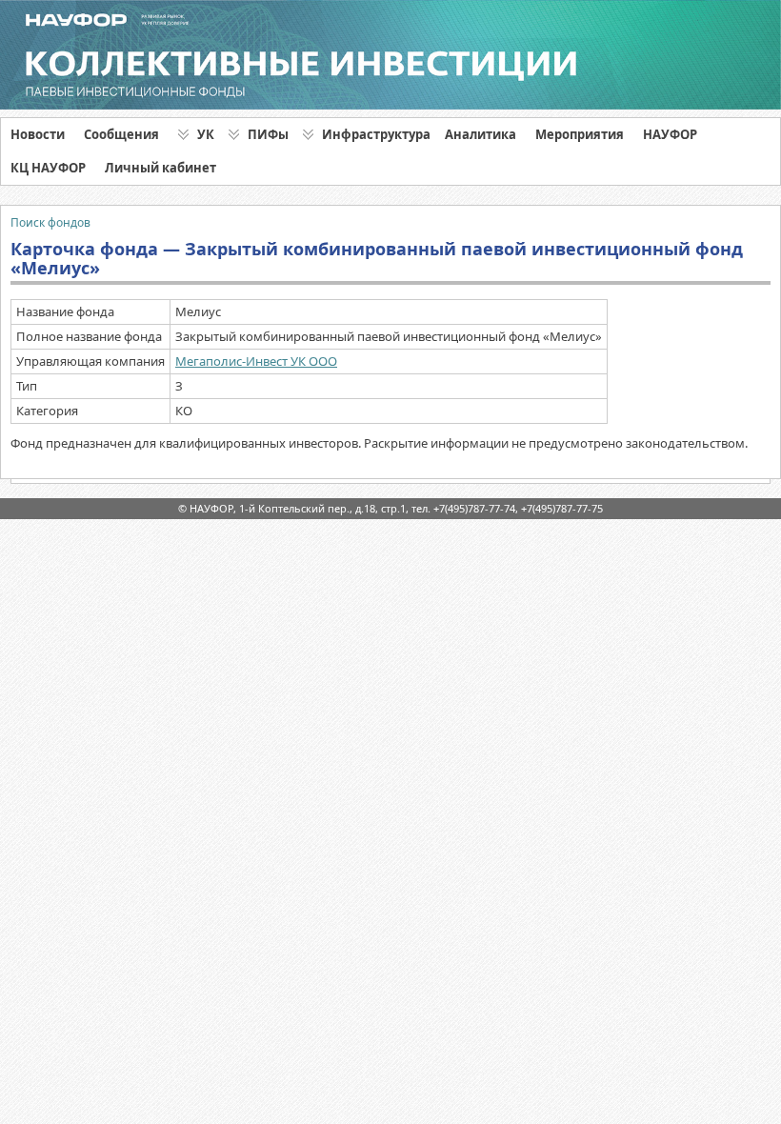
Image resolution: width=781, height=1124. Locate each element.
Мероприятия (579, 134)
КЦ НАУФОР (48, 167)
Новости (37, 134)
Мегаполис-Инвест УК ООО (256, 361)
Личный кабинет (160, 167)
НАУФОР (670, 134)
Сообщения (121, 134)
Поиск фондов (50, 222)
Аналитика (480, 134)
